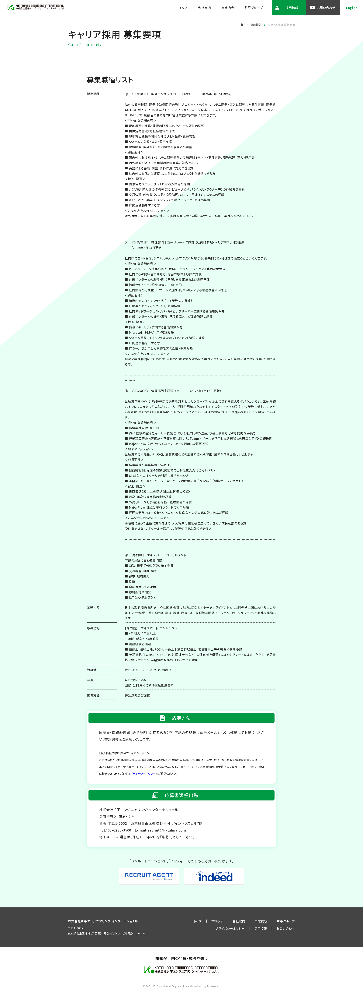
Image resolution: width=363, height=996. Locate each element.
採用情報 (291, 7)
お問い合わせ (326, 7)
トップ (184, 7)
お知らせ (217, 921)
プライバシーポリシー (143, 773)
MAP (143, 933)
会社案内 (204, 7)
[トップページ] (242, 24)
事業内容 (227, 7)
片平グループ (254, 7)
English (351, 7)
